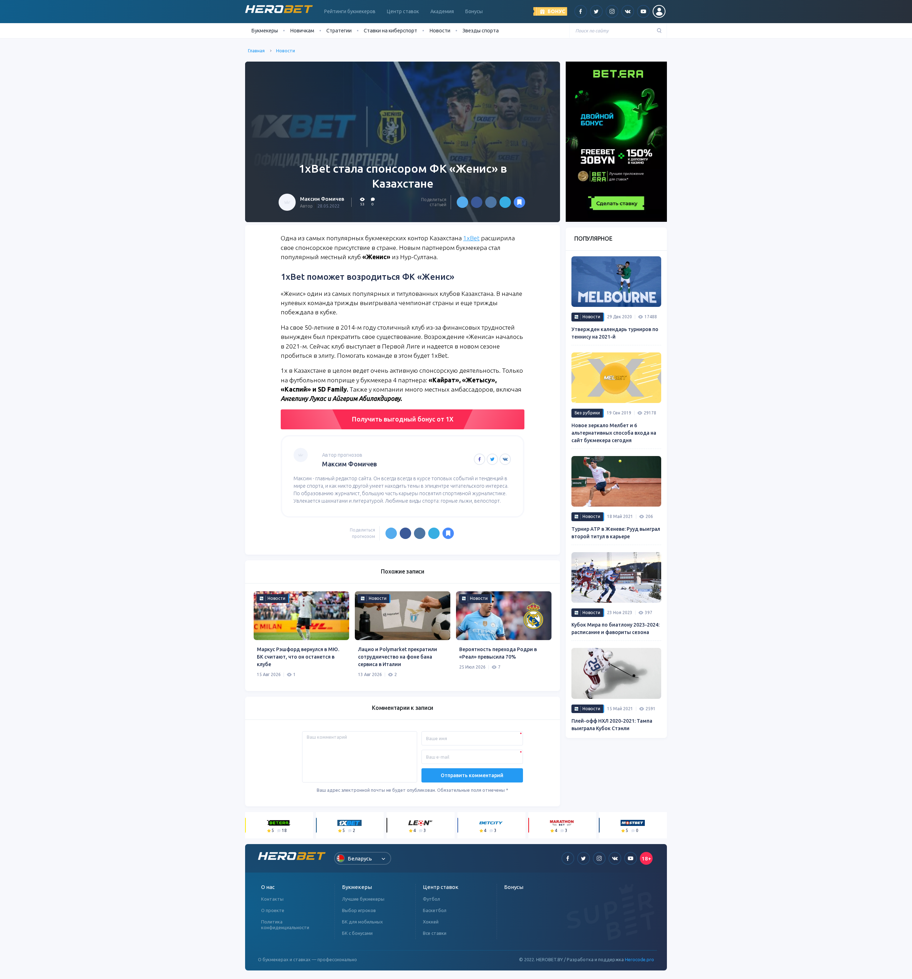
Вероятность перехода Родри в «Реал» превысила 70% (498, 653)
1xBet (471, 238)
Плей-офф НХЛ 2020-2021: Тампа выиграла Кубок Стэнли (611, 724)
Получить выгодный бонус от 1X (403, 419)
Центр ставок (403, 11)
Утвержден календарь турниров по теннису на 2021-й (614, 333)
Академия (442, 11)
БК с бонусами (357, 933)
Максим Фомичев (322, 199)
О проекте (272, 910)
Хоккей (431, 921)
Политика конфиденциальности (285, 924)
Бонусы (474, 11)
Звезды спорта (480, 30)
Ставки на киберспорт (390, 30)
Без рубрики (587, 412)
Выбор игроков (359, 910)
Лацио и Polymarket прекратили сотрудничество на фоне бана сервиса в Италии (397, 656)
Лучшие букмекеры (363, 898)
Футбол (431, 898)
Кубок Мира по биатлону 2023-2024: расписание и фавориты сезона (615, 628)
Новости (439, 30)
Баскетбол (434, 910)
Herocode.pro (639, 959)
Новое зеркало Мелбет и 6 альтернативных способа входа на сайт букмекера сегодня (613, 433)
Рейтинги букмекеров (349, 11)
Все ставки (434, 933)
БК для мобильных (362, 921)
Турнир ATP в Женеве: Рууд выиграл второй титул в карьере (615, 532)
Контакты (272, 898)
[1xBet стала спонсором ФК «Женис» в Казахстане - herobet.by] (519, 202)
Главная (256, 50)
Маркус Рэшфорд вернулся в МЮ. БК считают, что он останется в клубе (298, 656)
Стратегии (339, 30)
